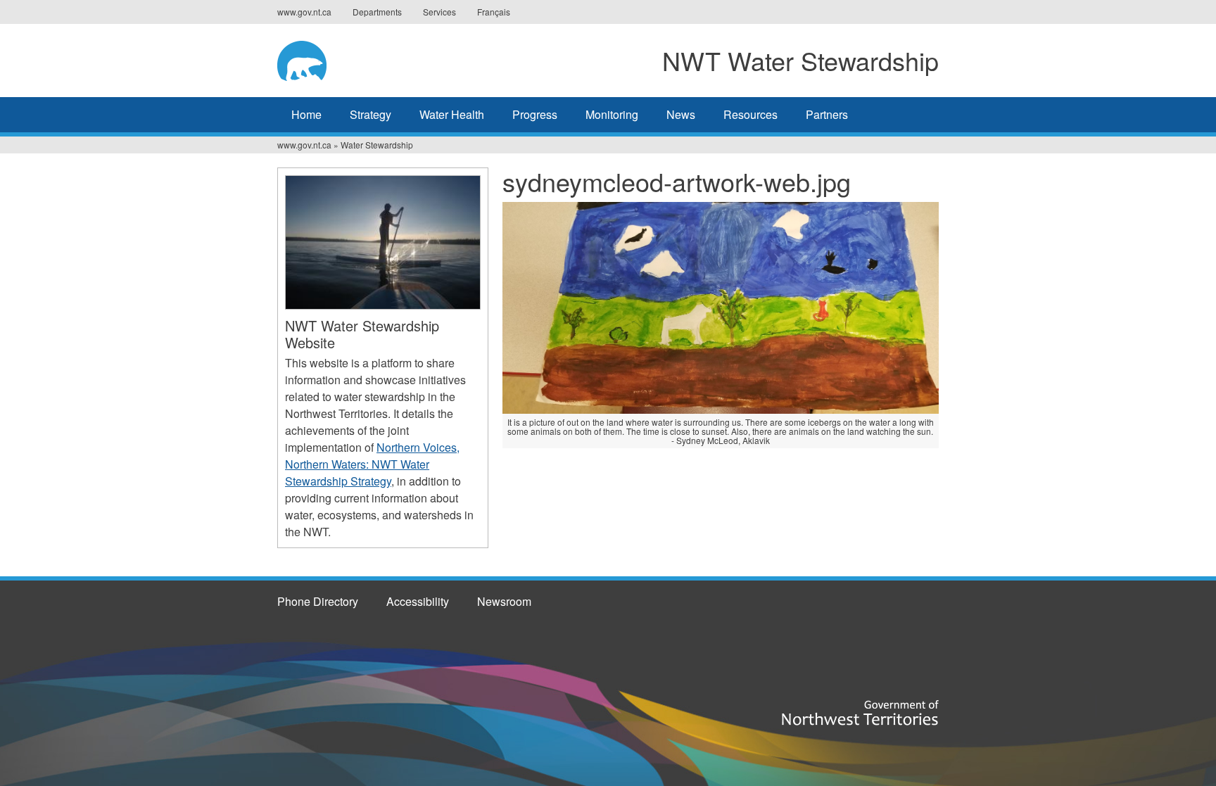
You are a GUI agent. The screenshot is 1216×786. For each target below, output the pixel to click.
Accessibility (417, 601)
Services (439, 12)
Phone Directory (317, 601)
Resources (750, 114)
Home (306, 114)
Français (493, 12)
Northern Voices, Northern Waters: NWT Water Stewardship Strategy (372, 464)
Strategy (370, 114)
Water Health (451, 114)
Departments (377, 12)
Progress (534, 114)
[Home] (327, 58)
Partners (827, 114)
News (680, 114)
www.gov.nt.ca (304, 12)
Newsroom (504, 601)
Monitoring (611, 114)
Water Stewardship (377, 145)
